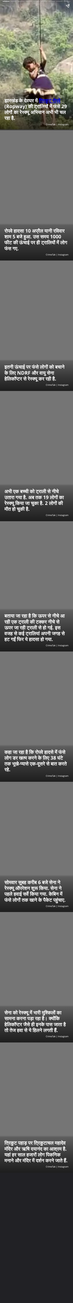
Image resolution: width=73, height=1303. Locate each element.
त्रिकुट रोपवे (49, 100)
